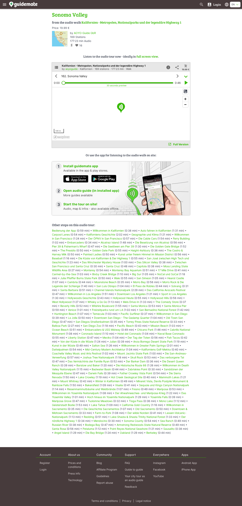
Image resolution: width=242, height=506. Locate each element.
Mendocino (100, 420)
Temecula (98, 313)
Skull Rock (136, 357)
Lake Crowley (86, 377)
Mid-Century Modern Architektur (105, 349)
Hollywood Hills (159, 298)
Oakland (125, 432)
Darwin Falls (95, 373)
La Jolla (72, 317)
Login (43, 469)
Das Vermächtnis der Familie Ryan (88, 361)
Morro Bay (139, 282)
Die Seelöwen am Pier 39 (118, 246)
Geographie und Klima (145, 234)
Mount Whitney (69, 381)
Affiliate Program (106, 469)
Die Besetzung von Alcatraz (152, 242)
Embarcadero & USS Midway (102, 329)
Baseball (57, 258)
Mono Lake (166, 401)
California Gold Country (136, 405)
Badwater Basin (101, 369)
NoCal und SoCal (167, 274)
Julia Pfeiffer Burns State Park (78, 278)
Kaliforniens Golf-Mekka (156, 349)
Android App (189, 462)
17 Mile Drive (166, 270)
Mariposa (162, 389)
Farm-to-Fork (103, 412)
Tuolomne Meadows (100, 401)
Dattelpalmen (60, 349)
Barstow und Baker (88, 365)
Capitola (142, 266)
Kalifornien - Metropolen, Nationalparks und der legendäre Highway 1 (131, 22)
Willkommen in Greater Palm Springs (143, 345)
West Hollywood (62, 301)
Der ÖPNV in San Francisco (105, 238)
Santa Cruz (113, 266)
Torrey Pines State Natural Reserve (147, 321)
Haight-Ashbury (140, 250)
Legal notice (143, 500)
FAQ (127, 462)
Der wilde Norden (138, 412)
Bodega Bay (92, 424)
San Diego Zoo (92, 325)
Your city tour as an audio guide (135, 478)
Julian (113, 341)
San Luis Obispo (106, 286)
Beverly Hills (67, 305)
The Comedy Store (167, 301)
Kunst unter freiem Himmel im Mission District (146, 254)
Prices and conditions (74, 464)
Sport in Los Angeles (174, 294)
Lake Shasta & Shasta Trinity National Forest (137, 416)
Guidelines (102, 476)
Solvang (176, 286)
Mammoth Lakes (169, 377)
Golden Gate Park (103, 250)
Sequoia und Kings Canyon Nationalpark (164, 385)
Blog (99, 462)
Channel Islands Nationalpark (112, 290)
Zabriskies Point (137, 369)
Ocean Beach (60, 329)
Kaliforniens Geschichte (100, 234)
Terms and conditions (104, 500)
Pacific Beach (125, 325)
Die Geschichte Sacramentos (101, 408)
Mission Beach (159, 325)
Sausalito (169, 428)
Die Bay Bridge (94, 432)
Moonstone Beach (105, 282)
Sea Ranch (166, 420)
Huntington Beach (65, 313)
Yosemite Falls (159, 397)
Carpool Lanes (61, 234)
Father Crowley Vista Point (136, 373)
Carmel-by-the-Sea (64, 274)
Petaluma (88, 428)
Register (45, 462)
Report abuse (104, 482)
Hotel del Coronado (129, 333)
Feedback (131, 486)
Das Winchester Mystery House (101, 262)
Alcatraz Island (110, 242)
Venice (72, 309)
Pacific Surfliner (130, 313)
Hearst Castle (175, 278)
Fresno (136, 389)
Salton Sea (98, 345)
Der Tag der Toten (139, 337)
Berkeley (151, 432)
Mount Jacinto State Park (133, 353)
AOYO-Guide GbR (85, 33)
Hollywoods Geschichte (81, 298)
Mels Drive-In (131, 301)
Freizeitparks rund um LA (107, 309)
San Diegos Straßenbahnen (92, 321)
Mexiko (106, 337)
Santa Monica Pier (175, 305)
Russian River (60, 424)
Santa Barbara (69, 290)
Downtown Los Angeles (131, 294)
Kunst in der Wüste (63, 345)
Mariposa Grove (61, 401)
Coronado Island (91, 333)
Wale (117, 278)
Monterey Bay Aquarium (127, 270)
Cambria (72, 282)
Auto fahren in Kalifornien (155, 230)
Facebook (159, 469)
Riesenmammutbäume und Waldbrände (91, 389)
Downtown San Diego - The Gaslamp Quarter (122, 317)
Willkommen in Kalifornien (108, 230)
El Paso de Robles (144, 286)
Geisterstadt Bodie (63, 405)
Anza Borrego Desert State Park (153, 341)
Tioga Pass (136, 401)
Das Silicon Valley (147, 262)
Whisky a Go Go (97, 301)
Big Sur (136, 274)
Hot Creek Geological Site (126, 377)
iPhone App (189, 469)
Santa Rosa (59, 428)
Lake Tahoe (98, 405)
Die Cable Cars (147, 238)
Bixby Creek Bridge (104, 274)
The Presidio (68, 250)
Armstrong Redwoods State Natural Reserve (144, 424)
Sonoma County (133, 420)
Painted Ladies (92, 254)
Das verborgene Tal (172, 357)
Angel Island (61, 432)
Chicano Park (145, 329)
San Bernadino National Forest (157, 309)
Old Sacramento (145, 408)
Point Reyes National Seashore (129, 428)
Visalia (119, 385)
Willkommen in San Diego (171, 313)
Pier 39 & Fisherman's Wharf (69, 246)
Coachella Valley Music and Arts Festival (76, 353)
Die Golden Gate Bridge (164, 246)
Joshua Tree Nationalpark (98, 357)
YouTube (158, 476)
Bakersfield (92, 385)
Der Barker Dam (136, 361)
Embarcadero (75, 242)
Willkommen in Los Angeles (84, 294)
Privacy (126, 500)
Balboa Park (59, 325)
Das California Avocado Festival (166, 290)
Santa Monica (139, 305)
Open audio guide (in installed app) (91, 191)
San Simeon (144, 278)
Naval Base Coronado (170, 333)
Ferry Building (181, 238)
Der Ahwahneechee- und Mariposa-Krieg (140, 393)
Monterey (89, 270)
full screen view (147, 56)
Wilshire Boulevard (103, 305)
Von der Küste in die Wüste (76, 341)
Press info (74, 473)
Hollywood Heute (123, 298)
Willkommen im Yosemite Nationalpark (75, 393)
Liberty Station (77, 337)
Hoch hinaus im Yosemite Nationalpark (110, 397)
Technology (75, 480)
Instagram (159, 462)
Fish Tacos (173, 337)
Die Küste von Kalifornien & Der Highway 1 (104, 258)
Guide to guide (134, 469)
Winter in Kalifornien (107, 381)
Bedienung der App (64, 230)
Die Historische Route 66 (131, 365)
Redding (89, 416)
